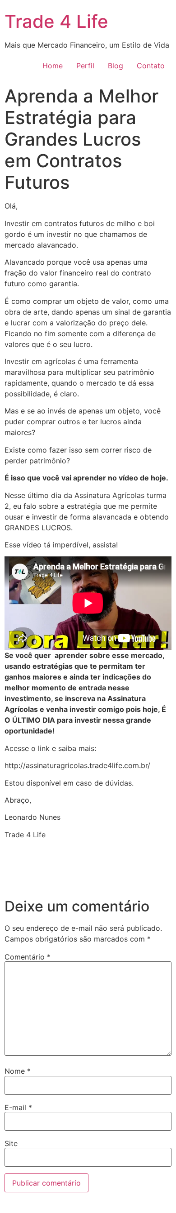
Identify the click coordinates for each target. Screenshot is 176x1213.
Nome (18, 1071)
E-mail (18, 1107)
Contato (151, 65)
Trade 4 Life (56, 21)
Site (11, 1143)
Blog (115, 65)
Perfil (85, 65)
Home (52, 65)
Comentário (28, 956)
